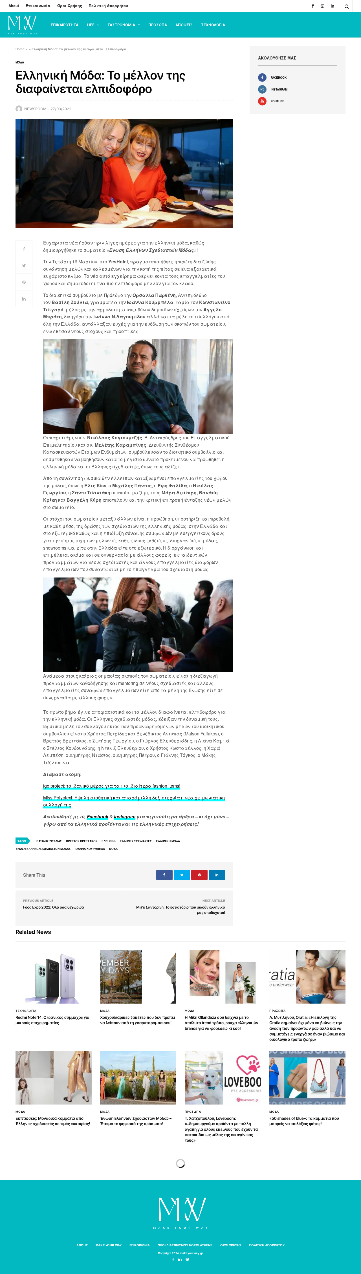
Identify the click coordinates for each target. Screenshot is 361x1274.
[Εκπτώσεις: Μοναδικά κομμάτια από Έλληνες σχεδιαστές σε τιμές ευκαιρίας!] (54, 1078)
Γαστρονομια (121, 25)
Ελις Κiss (109, 841)
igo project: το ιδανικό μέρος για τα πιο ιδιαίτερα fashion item (110, 786)
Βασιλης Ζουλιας (49, 841)
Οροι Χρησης (230, 1245)
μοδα (113, 849)
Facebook (97, 816)
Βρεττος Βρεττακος (81, 841)
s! (178, 786)
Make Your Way (109, 1245)
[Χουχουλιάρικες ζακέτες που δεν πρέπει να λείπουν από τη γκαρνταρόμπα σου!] (138, 977)
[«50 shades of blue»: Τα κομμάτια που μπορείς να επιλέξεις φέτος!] (307, 1078)
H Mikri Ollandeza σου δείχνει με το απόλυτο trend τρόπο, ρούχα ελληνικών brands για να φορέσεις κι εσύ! (221, 1023)
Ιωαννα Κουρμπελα (90, 849)
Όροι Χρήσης (69, 5)
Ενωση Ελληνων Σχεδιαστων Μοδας (43, 849)
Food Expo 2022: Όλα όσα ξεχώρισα (53, 907)
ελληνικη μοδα (168, 841)
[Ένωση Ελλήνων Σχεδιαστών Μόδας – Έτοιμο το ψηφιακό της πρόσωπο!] (138, 1078)
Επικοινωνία (38, 5)
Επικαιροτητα (64, 25)
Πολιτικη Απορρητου (267, 1245)
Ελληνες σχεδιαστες (136, 841)
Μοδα (20, 62)
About (13, 5)
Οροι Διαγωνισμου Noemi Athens (185, 1245)
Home (20, 49)
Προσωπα (157, 25)
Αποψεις (184, 25)
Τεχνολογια (213, 25)
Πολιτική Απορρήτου (108, 5)
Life (90, 25)
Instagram (124, 816)
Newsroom (35, 109)
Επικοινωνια (139, 1245)
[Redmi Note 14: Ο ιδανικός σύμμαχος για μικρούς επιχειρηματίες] (54, 977)
